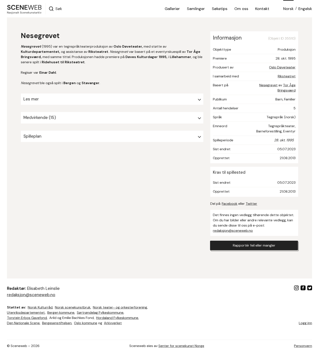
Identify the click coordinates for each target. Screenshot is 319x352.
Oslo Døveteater (282, 67)
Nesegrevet (268, 85)
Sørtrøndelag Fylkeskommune (100, 312)
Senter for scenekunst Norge (181, 346)
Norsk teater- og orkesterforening (120, 307)
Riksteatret (287, 76)
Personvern (303, 346)
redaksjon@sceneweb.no (233, 230)
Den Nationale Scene (23, 323)
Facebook (229, 203)
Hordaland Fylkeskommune (117, 317)
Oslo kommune (85, 323)
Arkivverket (113, 323)
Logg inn (305, 323)
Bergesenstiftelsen (57, 323)
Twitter (251, 203)
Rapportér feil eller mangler (254, 245)
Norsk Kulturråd (40, 307)
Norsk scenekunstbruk (72, 307)
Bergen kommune (60, 312)
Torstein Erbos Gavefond (27, 317)
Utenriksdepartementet (26, 312)
